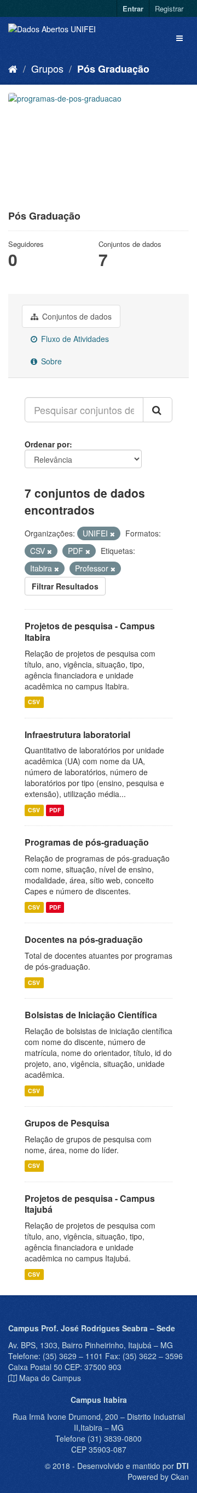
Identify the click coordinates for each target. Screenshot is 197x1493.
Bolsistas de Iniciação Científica (91, 1014)
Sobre (50, 361)
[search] (157, 409)
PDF (55, 810)
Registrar (169, 8)
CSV (34, 702)
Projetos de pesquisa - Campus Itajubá (90, 1204)
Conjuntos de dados (76, 316)
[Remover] (112, 533)
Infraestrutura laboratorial (77, 734)
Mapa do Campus (50, 1377)
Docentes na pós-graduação (84, 939)
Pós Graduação (113, 69)
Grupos (47, 68)
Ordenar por (47, 444)
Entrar (133, 8)
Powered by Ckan (158, 1476)
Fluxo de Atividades (74, 338)
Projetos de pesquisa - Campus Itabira (90, 631)
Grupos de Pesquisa (67, 1123)
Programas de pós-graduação (87, 842)
